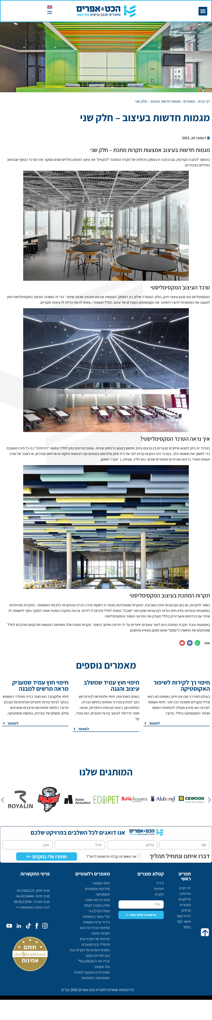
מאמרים (189, 101)
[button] (203, 11)
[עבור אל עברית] (49, 12)
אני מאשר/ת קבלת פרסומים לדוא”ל (111, 856)
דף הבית (204, 101)
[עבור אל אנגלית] (49, 7)
